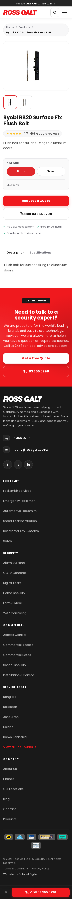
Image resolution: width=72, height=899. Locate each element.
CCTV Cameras (15, 573)
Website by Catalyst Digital (20, 874)
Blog (6, 799)
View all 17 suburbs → (20, 747)
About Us (10, 769)
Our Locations (13, 789)
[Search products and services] (54, 12)
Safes (7, 541)
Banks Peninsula (15, 737)
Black (21, 171)
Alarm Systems (14, 563)
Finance (9, 779)
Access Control (14, 635)
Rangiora (9, 697)
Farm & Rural (12, 603)
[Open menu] (64, 12)
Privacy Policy (40, 868)
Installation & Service (18, 675)
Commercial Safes (17, 655)
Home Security (14, 593)
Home (10, 27)
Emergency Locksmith (19, 501)
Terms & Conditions (16, 868)
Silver (51, 171)
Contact (9, 809)
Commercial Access (18, 645)
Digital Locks (12, 583)
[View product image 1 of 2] (10, 102)
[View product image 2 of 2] (25, 102)
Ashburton (11, 717)
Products (24, 27)
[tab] (15, 252)
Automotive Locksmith (20, 511)
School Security (14, 665)
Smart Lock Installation (20, 521)
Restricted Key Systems (21, 531)
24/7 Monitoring (14, 613)
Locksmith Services (17, 491)
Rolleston (10, 707)
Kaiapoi (8, 727)
